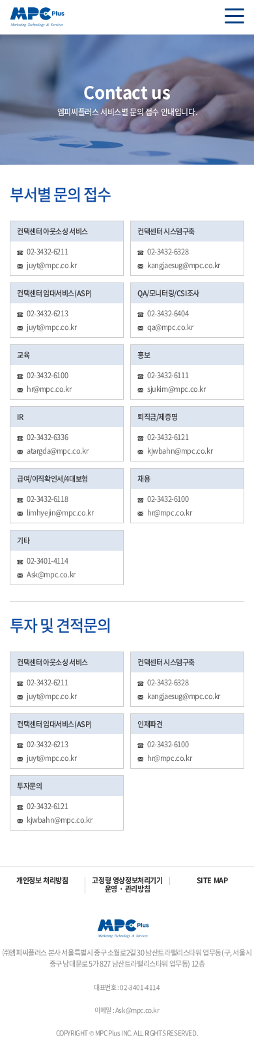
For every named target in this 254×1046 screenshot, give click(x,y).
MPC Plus (42, 17)
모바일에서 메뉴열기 (234, 15)
